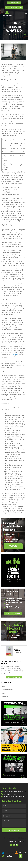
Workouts (5, 696)
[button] (26, 13)
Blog (3, 686)
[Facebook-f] (11, 845)
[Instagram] (14, 845)
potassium (15, 354)
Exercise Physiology (8, 689)
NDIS (3, 693)
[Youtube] (17, 845)
